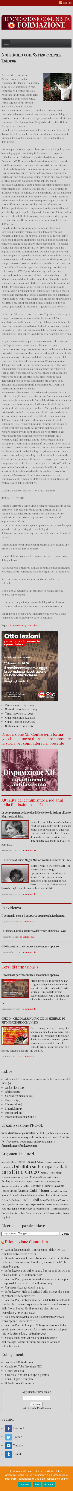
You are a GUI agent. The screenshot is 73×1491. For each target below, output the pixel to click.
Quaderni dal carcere (42, 1204)
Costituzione (7, 1167)
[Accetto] (68, 1479)
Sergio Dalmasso (47, 1213)
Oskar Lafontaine (11, 1200)
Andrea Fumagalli (26, 1161)
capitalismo (58, 1161)
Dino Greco (25, 1171)
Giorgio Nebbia (22, 1186)
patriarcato (13, 1204)
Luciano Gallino (25, 1195)
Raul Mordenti (9, 1208)
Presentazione (13, 1112)
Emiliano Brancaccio (41, 1177)
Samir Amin (32, 1213)
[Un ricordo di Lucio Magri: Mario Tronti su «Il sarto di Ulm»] (15, 873)
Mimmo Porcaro (60, 1195)
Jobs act (5, 1195)
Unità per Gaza (14, 1287)
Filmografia (12, 1104)
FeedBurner (44, 1408)
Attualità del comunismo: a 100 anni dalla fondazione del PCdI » (32, 802)
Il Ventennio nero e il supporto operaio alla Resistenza (32, 915)
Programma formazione (19, 1117)
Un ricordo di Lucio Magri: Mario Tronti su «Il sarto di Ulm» (36, 860)
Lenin (13, 1195)
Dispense (10, 1100)
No (37, 1484)
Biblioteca (11, 1091)
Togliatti (5, 1217)
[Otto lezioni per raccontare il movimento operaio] (15, 987)
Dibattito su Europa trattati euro (24, 625)
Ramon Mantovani (61, 1204)
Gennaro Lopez (23, 1181)
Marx (49, 1195)
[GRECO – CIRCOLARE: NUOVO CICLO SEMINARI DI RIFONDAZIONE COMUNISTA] (15, 1035)
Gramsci (23, 1190)
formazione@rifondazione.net (19, 1145)
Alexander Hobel (8, 1161)
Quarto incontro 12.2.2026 (20, 717)
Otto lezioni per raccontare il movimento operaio (30, 946)
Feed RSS (67, 2)
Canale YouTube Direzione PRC (23, 1366)
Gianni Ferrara (40, 1181)
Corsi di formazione (16, 1096)
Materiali (10, 1108)
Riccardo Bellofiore (27, 1208)
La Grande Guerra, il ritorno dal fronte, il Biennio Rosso (33, 931)
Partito (4, 1204)
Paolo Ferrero (60, 1200)
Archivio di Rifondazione (19, 1362)
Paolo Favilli (46, 1200)
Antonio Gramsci (44, 1161)
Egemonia (25, 1177)
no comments (29, 850)
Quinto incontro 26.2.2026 (20, 722)
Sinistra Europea (63, 1213)
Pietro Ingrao (26, 1204)
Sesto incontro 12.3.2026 (19, 726)
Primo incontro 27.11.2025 (19, 705)
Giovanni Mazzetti (41, 1186)
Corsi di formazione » (20, 966)
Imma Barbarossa (59, 1191)
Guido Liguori (40, 1190)
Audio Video (12, 1087)
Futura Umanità (14, 1371)
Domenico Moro (51, 1172)
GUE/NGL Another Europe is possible (27, 1375)
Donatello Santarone (10, 1177)
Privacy (48, 1484)
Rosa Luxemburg (17, 1213)
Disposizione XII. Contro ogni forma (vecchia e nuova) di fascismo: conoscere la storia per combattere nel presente (36, 739)
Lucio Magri (39, 1195)
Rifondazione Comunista (49, 1208)
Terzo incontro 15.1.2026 (19, 713)
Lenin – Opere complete (19, 1379)
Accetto (25, 1484)
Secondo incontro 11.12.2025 (21, 709)
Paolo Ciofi (30, 1199)
